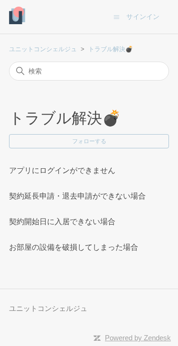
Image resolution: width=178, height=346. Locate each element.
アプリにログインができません (62, 170)
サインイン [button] (142, 16)
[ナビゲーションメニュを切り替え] (116, 16)
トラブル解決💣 (110, 49)
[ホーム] (17, 22)
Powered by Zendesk (138, 338)
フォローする (89, 141)
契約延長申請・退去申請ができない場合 (77, 196)
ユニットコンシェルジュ (43, 49)
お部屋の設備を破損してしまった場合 (73, 247)
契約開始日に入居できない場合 (62, 222)
